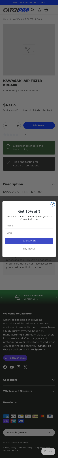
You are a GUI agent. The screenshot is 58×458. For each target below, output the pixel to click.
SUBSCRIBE (28, 240)
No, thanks (29, 248)
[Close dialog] (53, 204)
